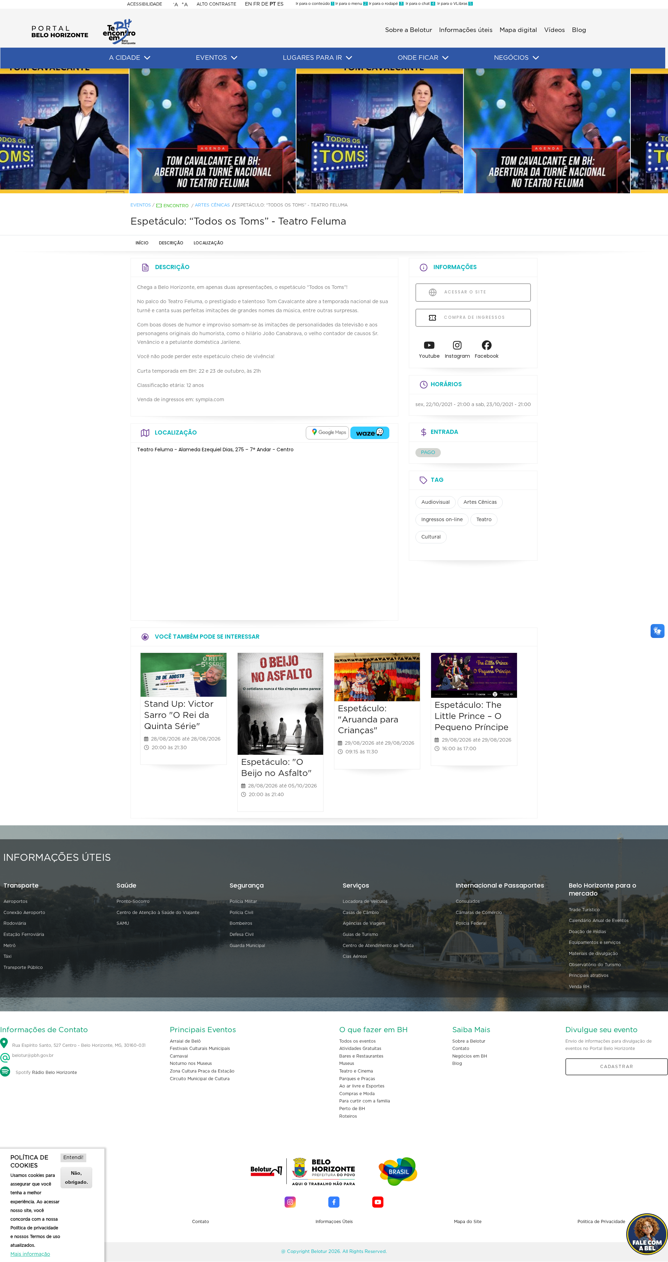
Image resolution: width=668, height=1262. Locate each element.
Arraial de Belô (185, 1041)
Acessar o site (464, 292)
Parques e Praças (357, 1079)
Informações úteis (466, 30)
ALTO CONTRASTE (216, 4)
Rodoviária (14, 923)
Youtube (429, 356)
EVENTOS (211, 58)
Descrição (171, 243)
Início (142, 243)
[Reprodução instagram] (167, 131)
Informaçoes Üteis (334, 1222)
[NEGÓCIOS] (535, 58)
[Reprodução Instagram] (334, 131)
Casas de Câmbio (361, 913)
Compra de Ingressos (473, 317)
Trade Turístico (584, 910)
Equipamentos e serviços (595, 942)
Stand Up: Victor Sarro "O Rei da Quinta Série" (179, 715)
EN (248, 4)
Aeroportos (15, 901)
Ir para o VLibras (453, 4)
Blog (579, 30)
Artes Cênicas (212, 205)
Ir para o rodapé (385, 4)
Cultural (431, 537)
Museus (346, 1063)
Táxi (7, 956)
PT (273, 4)
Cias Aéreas (355, 956)
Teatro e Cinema (356, 1071)
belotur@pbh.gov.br (32, 1055)
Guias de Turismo (360, 934)
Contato (460, 1048)
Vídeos (554, 30)
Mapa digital (518, 30)
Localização (208, 243)
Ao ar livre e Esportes (361, 1086)
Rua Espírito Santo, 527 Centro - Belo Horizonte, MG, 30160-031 (78, 1045)
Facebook (487, 356)
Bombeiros (241, 923)
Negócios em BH (469, 1056)
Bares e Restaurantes (361, 1056)
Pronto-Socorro (133, 901)
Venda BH (579, 987)
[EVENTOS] (234, 58)
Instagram (457, 356)
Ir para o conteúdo (314, 4)
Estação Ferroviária (23, 934)
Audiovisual (435, 502)
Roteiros (348, 1116)
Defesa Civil (242, 934)
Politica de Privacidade (601, 1222)
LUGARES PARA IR (312, 58)
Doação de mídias (587, 932)
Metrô (9, 946)
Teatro (484, 519)
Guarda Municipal (247, 946)
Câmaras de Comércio (479, 913)
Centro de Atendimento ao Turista (378, 946)
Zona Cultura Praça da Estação (202, 1071)
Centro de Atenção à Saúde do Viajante (158, 913)
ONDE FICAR (418, 58)
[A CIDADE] (147, 58)
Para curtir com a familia (364, 1101)
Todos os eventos (357, 1041)
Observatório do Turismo (595, 965)
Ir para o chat (419, 4)
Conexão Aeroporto (24, 913)
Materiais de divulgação (593, 954)
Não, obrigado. (76, 1177)
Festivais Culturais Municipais (200, 1048)
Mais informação (30, 1254)
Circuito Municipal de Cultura (200, 1079)
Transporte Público (23, 967)
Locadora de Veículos (365, 901)
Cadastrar (617, 1067)
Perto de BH (352, 1109)
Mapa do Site (468, 1222)
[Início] (83, 21)
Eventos (140, 205)
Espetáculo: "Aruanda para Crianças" (368, 719)
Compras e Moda (357, 1094)
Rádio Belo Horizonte (54, 1072)
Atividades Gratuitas (360, 1048)
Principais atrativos (589, 975)
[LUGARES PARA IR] (348, 58)
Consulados (468, 901)
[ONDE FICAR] (445, 58)
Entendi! (73, 1157)
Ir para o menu (350, 4)
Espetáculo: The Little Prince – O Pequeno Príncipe (472, 716)
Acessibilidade (144, 4)
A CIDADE (124, 58)
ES (280, 4)
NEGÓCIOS (511, 58)
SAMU (123, 923)
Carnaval (179, 1056)
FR (256, 4)
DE (264, 4)
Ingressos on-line (442, 519)
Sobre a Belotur (408, 30)
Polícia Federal (471, 923)
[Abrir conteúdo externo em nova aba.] (327, 432)
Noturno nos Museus (191, 1063)
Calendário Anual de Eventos (599, 921)
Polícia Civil (241, 913)
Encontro (176, 206)
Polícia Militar (243, 901)
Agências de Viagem (364, 923)
